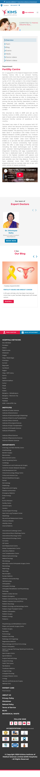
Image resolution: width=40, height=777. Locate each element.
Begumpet (5, 365)
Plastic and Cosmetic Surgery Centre (13, 626)
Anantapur (5, 360)
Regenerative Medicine (9, 641)
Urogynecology (6, 671)
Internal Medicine (7, 526)
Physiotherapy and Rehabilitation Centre (14, 624)
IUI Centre (5, 541)
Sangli (4, 385)
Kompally (5, 398)
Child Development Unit (9, 470)
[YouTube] (24, 723)
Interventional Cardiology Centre (12, 530)
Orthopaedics (6, 583)
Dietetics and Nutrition (9, 490)
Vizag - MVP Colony (8, 373)
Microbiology (6, 561)
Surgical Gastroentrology (9, 658)
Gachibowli (5, 368)
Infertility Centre (7, 523)
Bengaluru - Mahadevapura (10, 393)
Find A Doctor (6, 690)
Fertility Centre (6, 503)
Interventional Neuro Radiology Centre (13, 533)
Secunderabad (6, 342)
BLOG (4, 711)
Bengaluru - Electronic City (10, 395)
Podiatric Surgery (7, 629)
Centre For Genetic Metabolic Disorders (13, 468)
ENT (3, 498)
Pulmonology (6, 634)
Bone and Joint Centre (8, 457)
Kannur (4, 375)
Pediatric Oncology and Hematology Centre (15, 606)
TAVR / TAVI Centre (7, 663)
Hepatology (5, 515)
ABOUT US (6, 695)
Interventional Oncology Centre (11, 538)
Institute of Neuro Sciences (10, 420)
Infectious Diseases (7, 521)
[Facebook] (11, 723)
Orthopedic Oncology (8, 586)
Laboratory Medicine (8, 551)
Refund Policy (8, 704)
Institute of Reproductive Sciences (12, 438)
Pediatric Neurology (8, 604)
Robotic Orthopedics (8, 646)
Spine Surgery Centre (8, 653)
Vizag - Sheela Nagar (8, 358)
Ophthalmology (7, 581)
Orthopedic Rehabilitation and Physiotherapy (15, 588)
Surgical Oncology (7, 661)
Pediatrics (5, 619)
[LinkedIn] (28, 723)
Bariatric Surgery (7, 452)
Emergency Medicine (8, 493)
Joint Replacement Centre (10, 546)
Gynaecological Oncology (9, 510)
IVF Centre (5, 543)
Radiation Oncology (8, 636)
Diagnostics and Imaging (9, 488)
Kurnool (4, 363)
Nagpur (4, 370)
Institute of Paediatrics (9, 430)
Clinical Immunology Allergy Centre (12, 473)
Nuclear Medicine (7, 576)
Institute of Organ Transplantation (12, 425)
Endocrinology (6, 495)
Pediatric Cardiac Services (9, 593)
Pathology (5, 591)
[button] (15, 5)
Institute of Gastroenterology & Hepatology (15, 415)
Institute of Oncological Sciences (11, 423)
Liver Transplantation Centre (10, 553)
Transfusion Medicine (8, 668)
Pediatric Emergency (8, 596)
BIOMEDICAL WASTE (10, 714)
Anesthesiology (6, 450)
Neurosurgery (6, 573)
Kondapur (5, 345)
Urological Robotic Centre (10, 676)
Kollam (4, 390)
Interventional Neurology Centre (11, 535)
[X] (15, 723)
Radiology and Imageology (10, 639)
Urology (4, 678)
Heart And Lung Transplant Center (12, 513)
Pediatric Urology (7, 616)
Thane (4, 388)
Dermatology (6, 483)
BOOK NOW (11, 241)
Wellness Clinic (6, 683)
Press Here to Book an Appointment (27, 2)
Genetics (4, 508)
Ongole (4, 355)
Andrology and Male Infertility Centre (13, 447)
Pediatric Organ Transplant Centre (12, 609)
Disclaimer (6, 701)
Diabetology (6, 485)
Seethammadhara (7, 380)
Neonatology (6, 566)
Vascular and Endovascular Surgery (12, 681)
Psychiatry (5, 631)
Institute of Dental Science (10, 413)
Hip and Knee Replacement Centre (12, 518)
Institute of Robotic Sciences (10, 440)
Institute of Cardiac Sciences (10, 410)
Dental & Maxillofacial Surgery (10, 478)
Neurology (5, 571)
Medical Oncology (7, 558)
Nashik (4, 378)
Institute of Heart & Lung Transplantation (14, 418)
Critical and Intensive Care (10, 475)
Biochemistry (6, 455)
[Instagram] (20, 723)
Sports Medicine (7, 656)
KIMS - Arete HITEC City (9, 403)
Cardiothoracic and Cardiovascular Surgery (14, 465)
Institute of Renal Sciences (10, 435)
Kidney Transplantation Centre (11, 548)
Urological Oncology (8, 673)
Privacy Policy (8, 698)
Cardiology (5, 463)
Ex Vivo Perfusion (7, 500)
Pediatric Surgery (7, 614)
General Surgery (7, 505)
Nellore (4, 347)
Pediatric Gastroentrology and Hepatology (14, 599)
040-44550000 (29, 12)
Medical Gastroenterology (9, 556)
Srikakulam (5, 353)
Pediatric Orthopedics (8, 611)
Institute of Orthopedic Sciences (11, 428)
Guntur (4, 383)
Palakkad (5, 400)
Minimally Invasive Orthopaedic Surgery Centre (16, 563)
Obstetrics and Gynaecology (10, 578)
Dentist (4, 480)
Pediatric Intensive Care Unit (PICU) (12, 601)
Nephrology (5, 568)
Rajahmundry (6, 350)
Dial (11, 2)
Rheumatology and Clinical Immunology (14, 644)
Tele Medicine (6, 666)
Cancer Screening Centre (9, 460)
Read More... (8, 301)
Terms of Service (9, 707)
